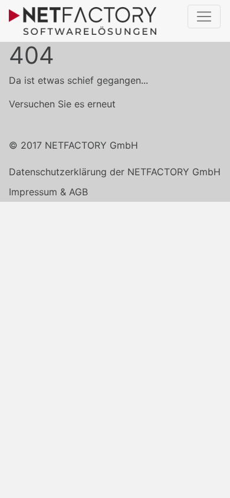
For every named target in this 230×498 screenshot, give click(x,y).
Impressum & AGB (48, 192)
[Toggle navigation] (204, 16)
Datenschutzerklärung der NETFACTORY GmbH (115, 172)
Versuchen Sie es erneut (62, 104)
